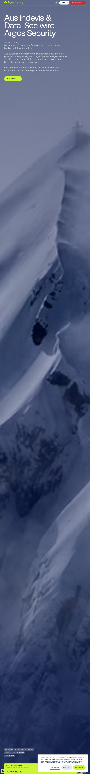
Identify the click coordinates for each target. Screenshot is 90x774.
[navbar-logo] (13, 2)
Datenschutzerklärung (76, 763)
